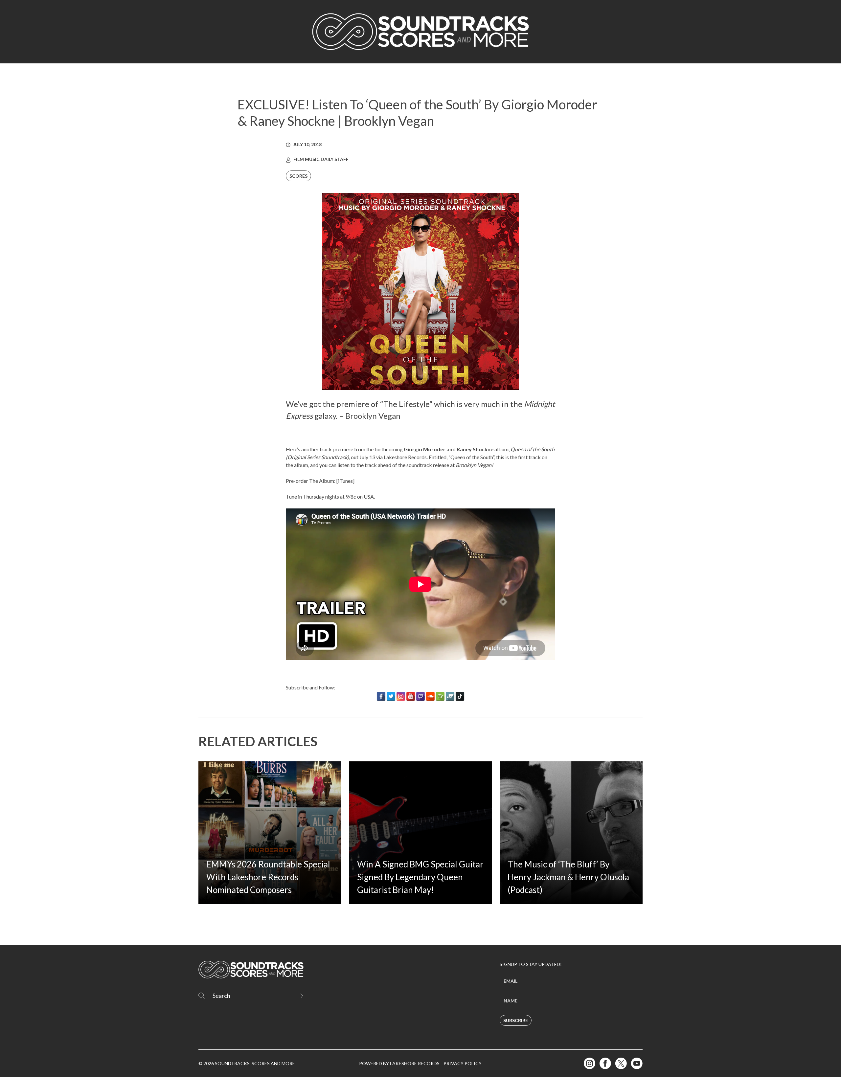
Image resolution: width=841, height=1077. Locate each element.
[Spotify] (440, 696)
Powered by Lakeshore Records (399, 1063)
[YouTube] (410, 696)
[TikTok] (460, 696)
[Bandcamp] (450, 696)
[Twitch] (420, 696)
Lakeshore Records (405, 457)
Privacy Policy (462, 1063)
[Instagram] (400, 696)
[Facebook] (381, 696)
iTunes (345, 481)
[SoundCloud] (430, 696)
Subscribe (515, 1020)
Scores (298, 176)
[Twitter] (391, 696)
